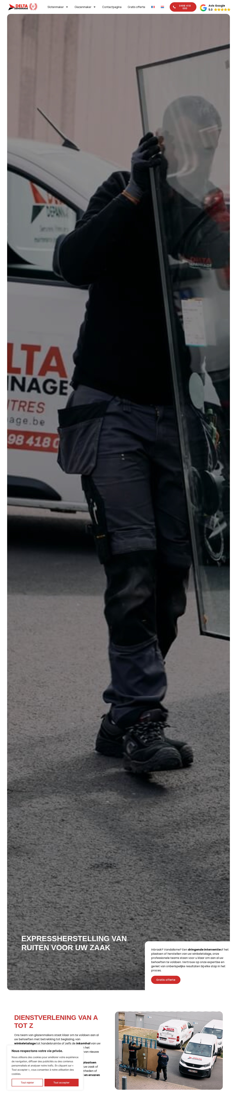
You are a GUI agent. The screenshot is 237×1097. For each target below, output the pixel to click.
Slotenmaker (56, 7)
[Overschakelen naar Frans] (153, 7)
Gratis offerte (136, 7)
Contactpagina (111, 7)
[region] (45, 1067)
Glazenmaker (83, 7)
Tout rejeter (27, 1082)
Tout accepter (61, 1082)
